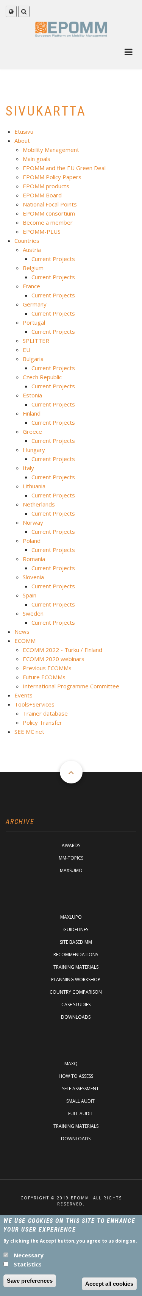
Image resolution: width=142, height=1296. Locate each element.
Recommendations (75, 954)
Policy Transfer (42, 722)
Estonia (32, 395)
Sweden (33, 613)
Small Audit (80, 1101)
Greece (32, 431)
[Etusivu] (71, 29)
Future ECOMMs (44, 677)
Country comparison (76, 992)
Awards (71, 845)
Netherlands (39, 504)
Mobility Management (51, 149)
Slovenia (33, 577)
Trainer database (45, 713)
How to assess (76, 1076)
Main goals (36, 159)
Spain (29, 595)
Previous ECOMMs (47, 668)
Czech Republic (42, 377)
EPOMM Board (42, 195)
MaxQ (71, 1063)
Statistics (28, 1264)
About (22, 140)
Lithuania (34, 486)
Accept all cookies (109, 1283)
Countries (26, 240)
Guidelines (75, 929)
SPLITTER (36, 340)
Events (23, 695)
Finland (32, 413)
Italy (28, 468)
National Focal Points (50, 204)
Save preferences (30, 1280)
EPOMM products (46, 186)
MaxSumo (71, 870)
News (22, 631)
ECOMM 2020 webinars (53, 659)
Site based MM (76, 942)
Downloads (76, 1017)
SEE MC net (29, 731)
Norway (33, 522)
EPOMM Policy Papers (52, 177)
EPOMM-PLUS (42, 231)
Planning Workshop (75, 979)
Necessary (29, 1255)
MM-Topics (71, 858)
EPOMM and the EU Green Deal (64, 168)
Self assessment (80, 1088)
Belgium (33, 268)
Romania (34, 559)
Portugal (34, 322)
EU (26, 349)
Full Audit (80, 1113)
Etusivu (23, 131)
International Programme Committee (71, 686)
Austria (32, 249)
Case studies (76, 1004)
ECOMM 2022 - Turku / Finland (62, 649)
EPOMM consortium (49, 213)
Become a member (48, 222)
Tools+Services (34, 704)
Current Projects (53, 259)
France (31, 286)
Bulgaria (33, 359)
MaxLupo (71, 917)
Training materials (75, 967)
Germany (35, 304)
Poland (32, 540)
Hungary (34, 449)
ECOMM (25, 640)
